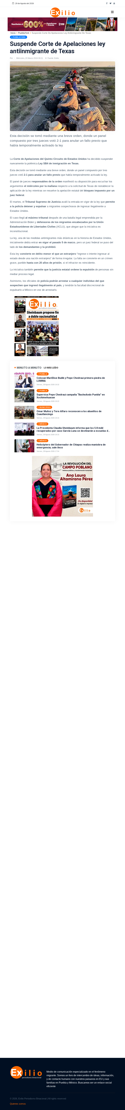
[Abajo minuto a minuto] (62, 486)
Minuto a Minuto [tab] (29, 367)
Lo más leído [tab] (51, 368)
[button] (112, 12)
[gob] (36, 325)
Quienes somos (18, 1103)
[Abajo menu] (62, 24)
